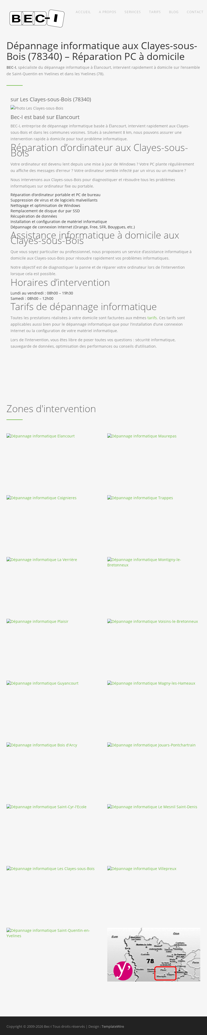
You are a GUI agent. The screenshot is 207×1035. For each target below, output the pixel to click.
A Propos (107, 12)
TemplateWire (113, 1026)
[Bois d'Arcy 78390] (52, 745)
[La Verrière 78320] (52, 559)
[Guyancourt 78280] (52, 683)
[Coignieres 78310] (52, 498)
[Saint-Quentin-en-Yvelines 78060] (52, 933)
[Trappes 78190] (153, 498)
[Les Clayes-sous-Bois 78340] (52, 868)
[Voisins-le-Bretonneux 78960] (153, 621)
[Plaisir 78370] (52, 621)
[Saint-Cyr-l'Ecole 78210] (52, 807)
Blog (174, 12)
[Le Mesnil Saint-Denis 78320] (153, 807)
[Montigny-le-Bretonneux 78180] (153, 562)
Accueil (83, 12)
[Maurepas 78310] (153, 436)
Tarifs (155, 12)
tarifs (152, 317)
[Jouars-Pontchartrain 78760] (153, 745)
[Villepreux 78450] (153, 868)
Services (133, 12)
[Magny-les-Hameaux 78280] (153, 683)
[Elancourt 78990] (52, 436)
